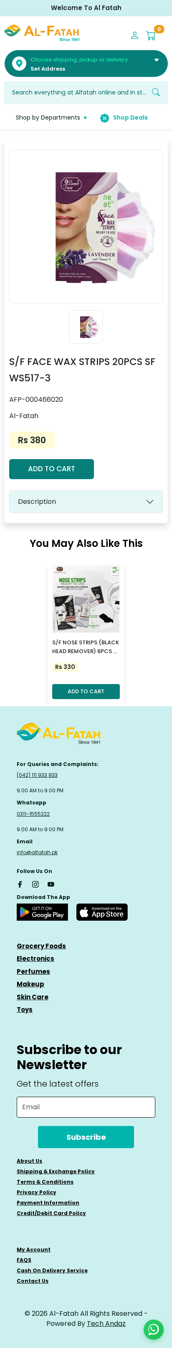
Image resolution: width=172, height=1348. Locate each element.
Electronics (35, 958)
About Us (29, 1160)
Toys (25, 1009)
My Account (34, 1249)
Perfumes (33, 971)
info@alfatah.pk (37, 852)
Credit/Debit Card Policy (51, 1213)
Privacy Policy (36, 1192)
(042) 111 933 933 (37, 775)
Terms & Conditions (45, 1181)
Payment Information (48, 1202)
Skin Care (32, 997)
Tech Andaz (106, 1323)
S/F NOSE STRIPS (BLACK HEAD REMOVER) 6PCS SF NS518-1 (85, 647)
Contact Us (32, 1280)
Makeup (30, 984)
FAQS (24, 1260)
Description (37, 501)
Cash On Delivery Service (52, 1270)
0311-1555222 (33, 813)
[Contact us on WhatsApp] (154, 1330)
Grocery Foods (41, 946)
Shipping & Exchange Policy (56, 1171)
